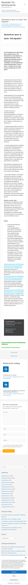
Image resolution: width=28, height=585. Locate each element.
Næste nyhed (14, 356)
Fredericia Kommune (6, 482)
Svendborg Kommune (6, 506)
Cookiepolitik (10, 583)
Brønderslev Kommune (7, 478)
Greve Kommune (5, 484)
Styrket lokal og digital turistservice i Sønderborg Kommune (14, 391)
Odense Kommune (6, 495)
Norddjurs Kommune (6, 491)
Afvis (14, 576)
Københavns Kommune (7, 489)
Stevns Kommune (6, 504)
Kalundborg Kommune (7, 486)
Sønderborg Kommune (14, 24)
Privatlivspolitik (17, 583)
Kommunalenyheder (6, 27)
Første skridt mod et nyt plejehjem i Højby (11, 519)
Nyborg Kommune (6, 493)
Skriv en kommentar (15, 25)
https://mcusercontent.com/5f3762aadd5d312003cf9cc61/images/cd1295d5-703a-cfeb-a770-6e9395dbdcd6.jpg (14, 278)
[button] (26, 557)
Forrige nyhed (14, 352)
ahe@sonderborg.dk (10, 326)
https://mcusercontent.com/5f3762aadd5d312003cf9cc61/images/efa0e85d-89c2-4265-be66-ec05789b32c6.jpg (14, 266)
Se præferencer (14, 580)
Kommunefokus (14, 27)
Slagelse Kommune (6, 500)
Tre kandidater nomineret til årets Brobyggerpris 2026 (14, 521)
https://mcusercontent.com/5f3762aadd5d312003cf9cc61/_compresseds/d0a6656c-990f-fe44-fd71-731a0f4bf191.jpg (14, 291)
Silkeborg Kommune (6, 497)
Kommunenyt (22, 27)
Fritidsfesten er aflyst (9, 375)
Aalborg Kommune (6, 475)
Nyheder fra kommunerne (8, 3)
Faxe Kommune (5, 480)
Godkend (14, 572)
